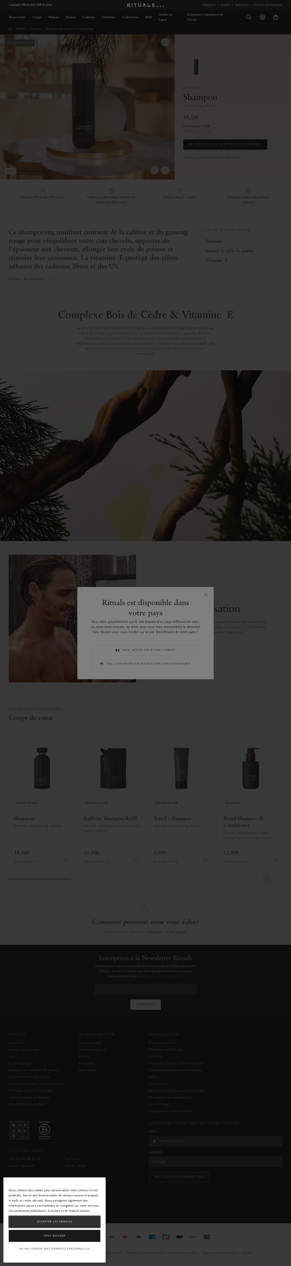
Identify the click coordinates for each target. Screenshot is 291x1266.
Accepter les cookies (54, 1222)
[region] (54, 1220)
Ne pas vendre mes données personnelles (54, 1249)
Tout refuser (54, 1236)
